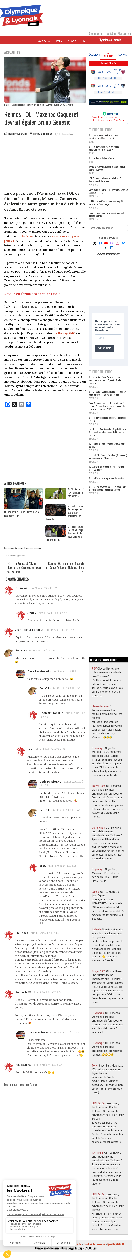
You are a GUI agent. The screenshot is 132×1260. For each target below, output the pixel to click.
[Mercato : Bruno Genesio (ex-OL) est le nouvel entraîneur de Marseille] (55, 515)
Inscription (110, 33)
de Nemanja (65, 333)
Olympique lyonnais (32, 548)
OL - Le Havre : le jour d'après (102, 158)
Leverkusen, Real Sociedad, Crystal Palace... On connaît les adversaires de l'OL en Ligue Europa (108, 432)
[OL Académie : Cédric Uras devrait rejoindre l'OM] (23, 508)
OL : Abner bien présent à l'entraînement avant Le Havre (107, 468)
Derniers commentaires (108, 254)
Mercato (72, 40)
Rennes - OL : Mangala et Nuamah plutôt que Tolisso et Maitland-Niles (65, 565)
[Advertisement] (45, 164)
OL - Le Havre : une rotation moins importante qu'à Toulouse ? (104, 148)
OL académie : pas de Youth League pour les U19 (107, 445)
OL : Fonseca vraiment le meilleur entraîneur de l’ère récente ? (103, 137)
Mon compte (124, 33)
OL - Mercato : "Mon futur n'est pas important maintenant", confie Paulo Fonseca (105, 380)
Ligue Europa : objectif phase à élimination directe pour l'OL (107, 214)
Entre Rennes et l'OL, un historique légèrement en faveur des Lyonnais (24, 567)
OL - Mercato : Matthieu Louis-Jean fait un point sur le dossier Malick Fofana (107, 393)
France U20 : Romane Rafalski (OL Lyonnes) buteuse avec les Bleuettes (108, 456)
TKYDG (59, 40)
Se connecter (96, 33)
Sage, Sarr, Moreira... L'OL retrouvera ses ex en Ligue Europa (108, 191)
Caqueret (11, 555)
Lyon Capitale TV (115, 1244)
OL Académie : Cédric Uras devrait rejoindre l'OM (22, 514)
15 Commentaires (66, 134)
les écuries (28, 236)
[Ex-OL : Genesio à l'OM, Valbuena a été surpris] (55, 498)
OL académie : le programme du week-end (107, 478)
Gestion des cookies (94, 1244)
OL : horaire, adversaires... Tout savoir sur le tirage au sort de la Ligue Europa (107, 488)
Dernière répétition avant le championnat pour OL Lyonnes (107, 168)
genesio (21, 555)
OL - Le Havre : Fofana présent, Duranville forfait (107, 419)
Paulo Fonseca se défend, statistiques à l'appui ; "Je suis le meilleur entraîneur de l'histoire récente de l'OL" (107, 406)
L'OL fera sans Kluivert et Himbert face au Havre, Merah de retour (107, 180)
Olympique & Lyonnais (110, 40)
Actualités (44, 40)
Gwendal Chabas (44, 134)
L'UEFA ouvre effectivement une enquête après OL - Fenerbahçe (106, 203)
